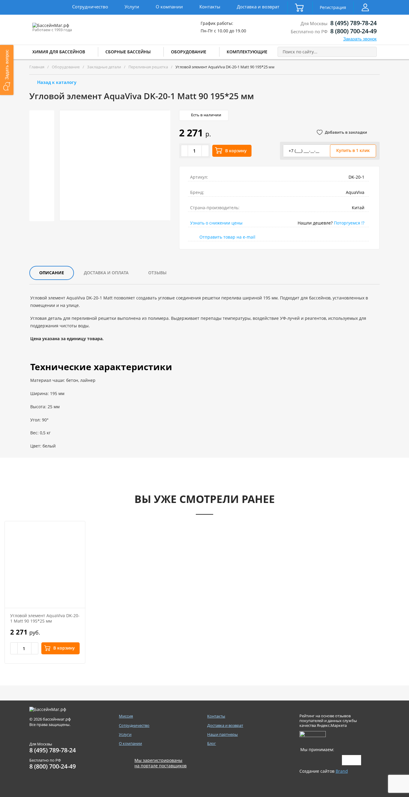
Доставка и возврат (258, 7)
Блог (211, 743)
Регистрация (333, 7)
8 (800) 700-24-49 (353, 31)
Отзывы (157, 272)
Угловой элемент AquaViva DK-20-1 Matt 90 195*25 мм (45, 618)
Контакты (209, 7)
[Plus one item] (205, 150)
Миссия (126, 716)
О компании (169, 7)
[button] (6, 70)
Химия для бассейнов (58, 52)
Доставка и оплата (106, 272)
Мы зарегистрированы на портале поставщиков (160, 763)
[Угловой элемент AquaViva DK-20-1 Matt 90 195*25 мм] (45, 564)
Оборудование (188, 52)
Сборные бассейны (128, 52)
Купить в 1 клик (353, 150)
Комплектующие (247, 52)
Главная (36, 67)
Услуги (132, 7)
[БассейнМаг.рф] (69, 28)
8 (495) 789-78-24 (353, 23)
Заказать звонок (360, 38)
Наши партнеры (222, 734)
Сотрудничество (90, 7)
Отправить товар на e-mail (227, 237)
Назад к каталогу (56, 82)
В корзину (236, 150)
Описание (51, 272)
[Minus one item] (184, 150)
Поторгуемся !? (349, 223)
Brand (342, 771)
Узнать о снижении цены (216, 223)
